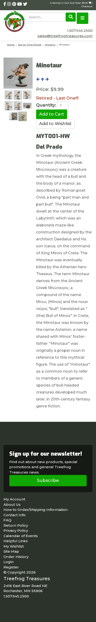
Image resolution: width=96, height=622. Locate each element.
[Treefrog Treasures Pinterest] (14, 4)
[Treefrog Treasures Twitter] (25, 4)
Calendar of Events (20, 536)
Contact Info (14, 515)
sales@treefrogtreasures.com (65, 36)
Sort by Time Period (29, 44)
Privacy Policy (15, 530)
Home (11, 44)
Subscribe (48, 480)
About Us (12, 504)
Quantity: (46, 105)
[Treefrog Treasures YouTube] (20, 4)
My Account (14, 499)
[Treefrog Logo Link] (14, 22)
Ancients (50, 44)
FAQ (7, 520)
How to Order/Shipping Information (35, 509)
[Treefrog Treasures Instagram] (9, 4)
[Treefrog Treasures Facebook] (5, 4)
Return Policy (15, 525)
